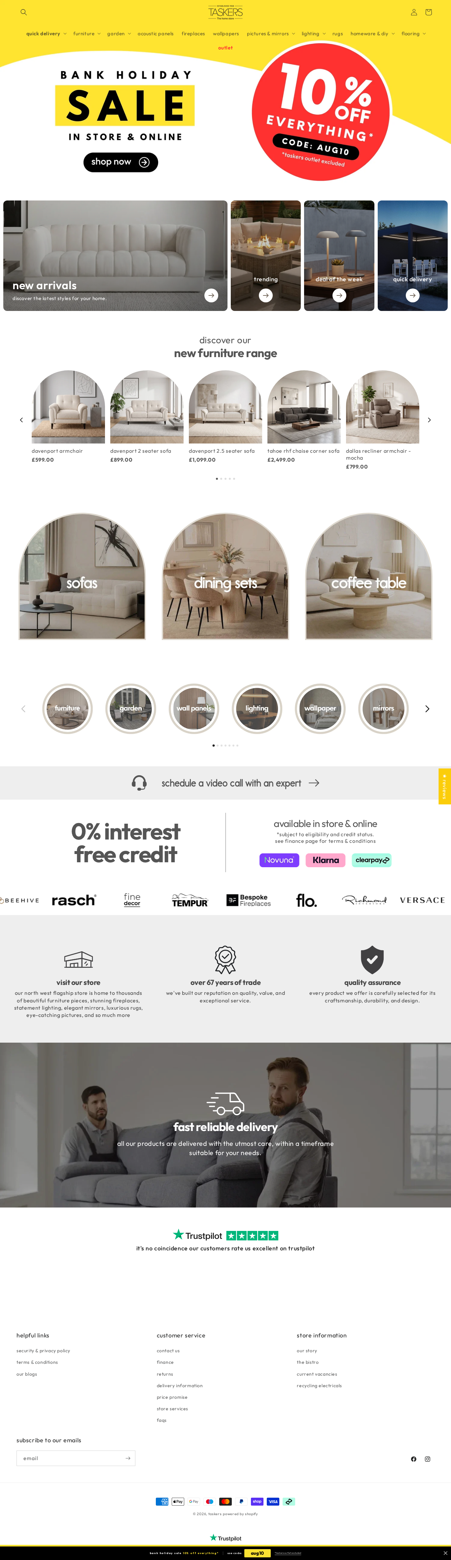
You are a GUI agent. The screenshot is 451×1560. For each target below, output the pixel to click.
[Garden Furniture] (130, 709)
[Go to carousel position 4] (230, 479)
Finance (165, 1362)
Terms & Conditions (37, 1362)
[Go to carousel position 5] (234, 479)
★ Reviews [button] (444, 786)
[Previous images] (23, 708)
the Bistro (308, 1362)
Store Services (172, 1409)
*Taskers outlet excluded (288, 1552)
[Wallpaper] (320, 709)
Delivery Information (180, 1386)
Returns (165, 1374)
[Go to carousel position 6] (233, 746)
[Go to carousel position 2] (221, 479)
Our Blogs (27, 1374)
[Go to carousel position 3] (225, 479)
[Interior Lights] (257, 709)
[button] (24, 12)
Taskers (215, 1514)
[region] (225, 420)
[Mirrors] (383, 709)
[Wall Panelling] (194, 709)
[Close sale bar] (445, 1553)
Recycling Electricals (319, 1386)
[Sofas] (82, 576)
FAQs (162, 1420)
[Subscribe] (128, 1458)
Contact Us (168, 1351)
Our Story (307, 1351)
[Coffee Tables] (369, 576)
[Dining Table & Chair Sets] (225, 576)
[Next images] (427, 708)
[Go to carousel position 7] (237, 746)
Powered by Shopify (240, 1514)
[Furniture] (67, 709)
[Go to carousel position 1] (217, 479)
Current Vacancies (317, 1374)
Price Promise (172, 1397)
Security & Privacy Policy (43, 1351)
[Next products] (429, 420)
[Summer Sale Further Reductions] (225, 92)
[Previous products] (21, 420)
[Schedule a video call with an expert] (225, 783)
